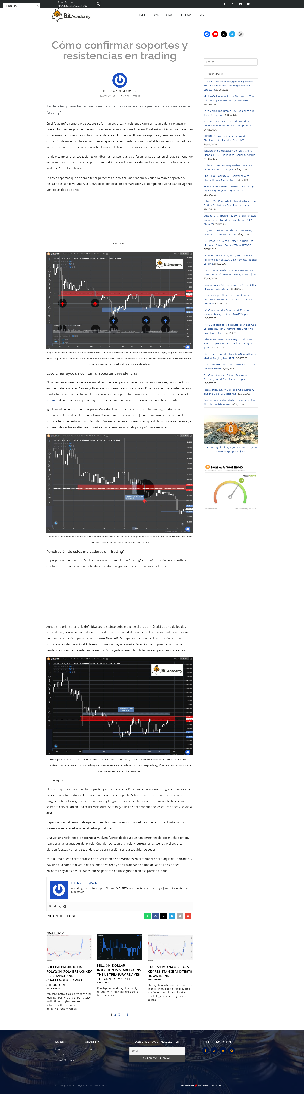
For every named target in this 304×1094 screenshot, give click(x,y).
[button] (98, 4)
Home (142, 14)
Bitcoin (170, 14)
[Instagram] (240, 4)
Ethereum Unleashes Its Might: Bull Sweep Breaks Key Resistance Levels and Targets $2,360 (229, 343)
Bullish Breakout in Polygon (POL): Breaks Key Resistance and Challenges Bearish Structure (69, 976)
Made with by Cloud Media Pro (201, 1085)
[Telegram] (64, 906)
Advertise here (120, 243)
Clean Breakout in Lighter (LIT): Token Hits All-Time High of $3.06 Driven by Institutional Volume (230, 259)
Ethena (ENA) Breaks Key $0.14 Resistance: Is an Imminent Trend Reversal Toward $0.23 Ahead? (230, 219)
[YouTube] (215, 34)
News (156, 14)
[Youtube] (248, 4)
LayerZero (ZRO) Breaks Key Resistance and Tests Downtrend (170, 971)
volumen (52, 400)
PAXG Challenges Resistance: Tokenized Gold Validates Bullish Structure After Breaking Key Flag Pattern (230, 328)
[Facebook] (54, 906)
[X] (224, 34)
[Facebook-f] (225, 4)
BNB (202, 14)
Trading (136, 95)
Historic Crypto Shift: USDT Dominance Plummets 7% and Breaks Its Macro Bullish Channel (229, 299)
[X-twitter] (232, 4)
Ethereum (187, 14)
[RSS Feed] (241, 34)
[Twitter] (59, 906)
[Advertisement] (119, 597)
